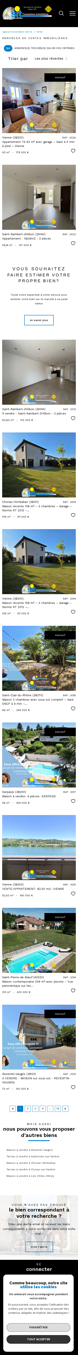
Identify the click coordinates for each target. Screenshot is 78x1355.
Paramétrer (38, 1327)
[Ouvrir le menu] (72, 13)
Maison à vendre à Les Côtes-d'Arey (30, 1175)
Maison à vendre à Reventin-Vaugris (29, 1149)
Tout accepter (38, 1339)
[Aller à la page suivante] (65, 1109)
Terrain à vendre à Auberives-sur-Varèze (32, 1156)
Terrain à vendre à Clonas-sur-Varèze (30, 1169)
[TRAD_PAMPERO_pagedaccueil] (27, 19)
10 (58, 1108)
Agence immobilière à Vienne (17, 32)
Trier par (18, 58)
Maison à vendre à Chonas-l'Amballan (30, 1162)
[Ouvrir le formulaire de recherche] (61, 14)
